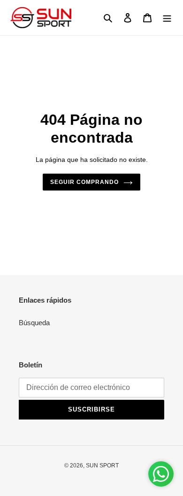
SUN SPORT (102, 465)
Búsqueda (34, 323)
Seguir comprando (84, 182)
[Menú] (167, 18)
